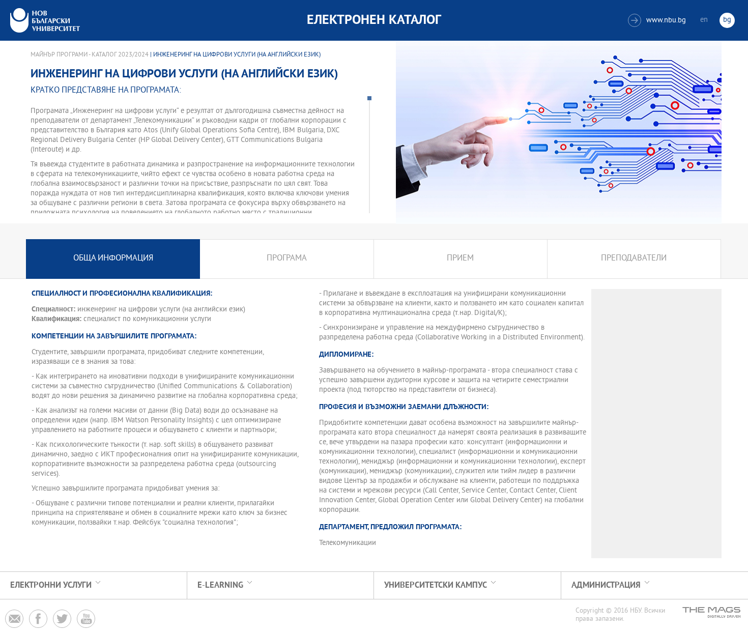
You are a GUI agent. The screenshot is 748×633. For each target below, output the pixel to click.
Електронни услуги (51, 585)
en (704, 20)
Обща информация (113, 258)
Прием (460, 258)
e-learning (220, 585)
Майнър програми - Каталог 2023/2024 (90, 55)
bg (727, 20)
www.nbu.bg (658, 20)
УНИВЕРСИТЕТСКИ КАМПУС (435, 585)
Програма (287, 258)
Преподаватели (634, 258)
